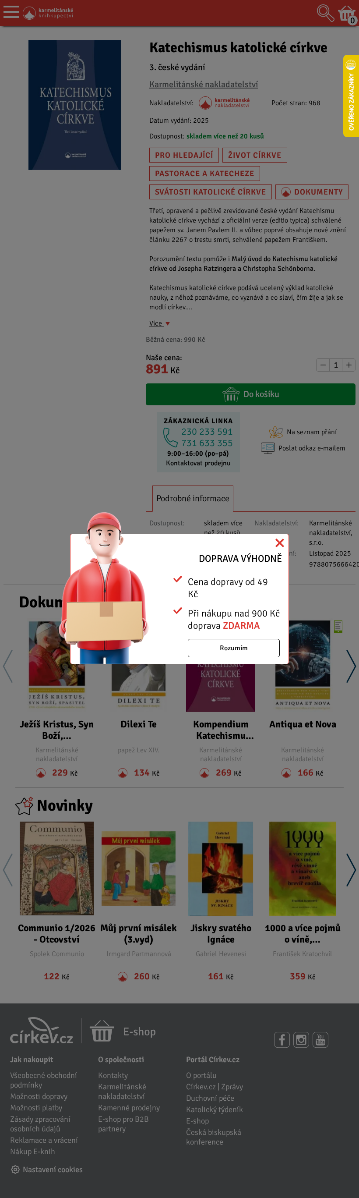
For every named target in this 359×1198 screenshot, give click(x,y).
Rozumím (234, 648)
